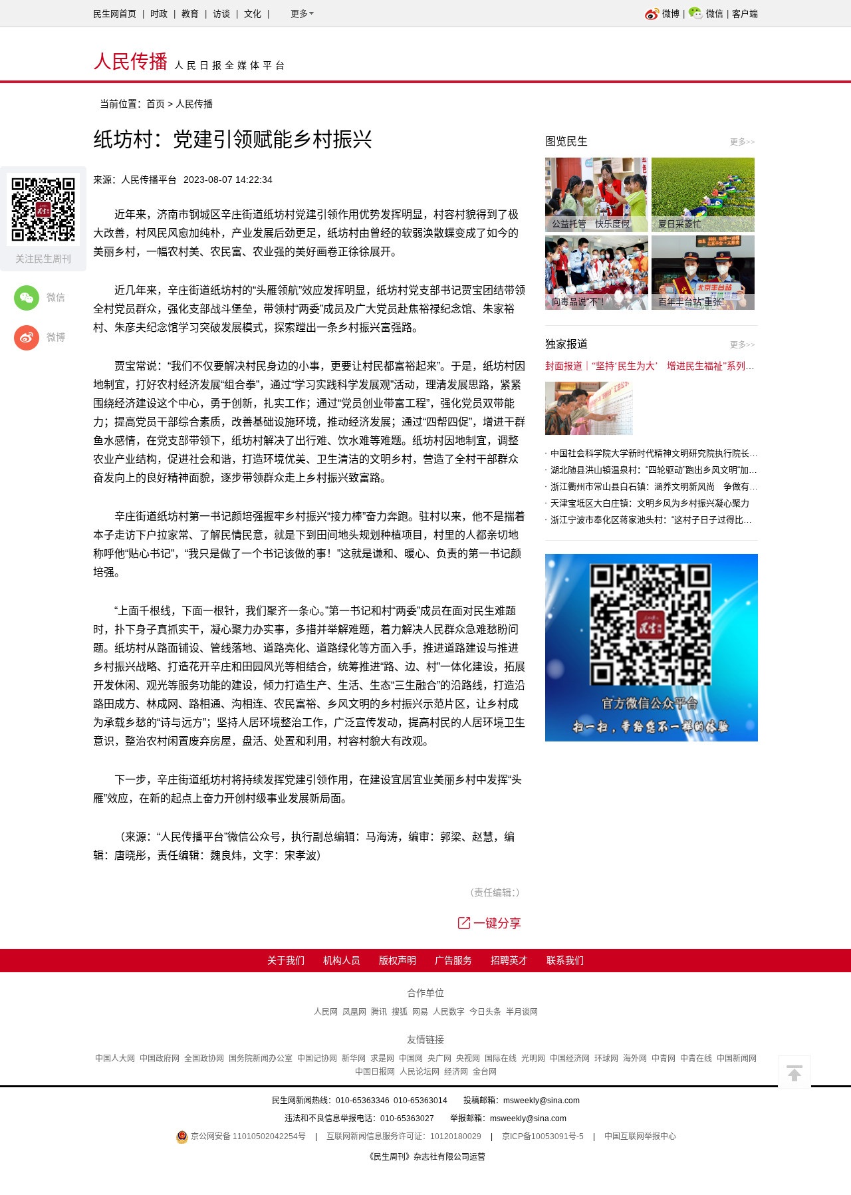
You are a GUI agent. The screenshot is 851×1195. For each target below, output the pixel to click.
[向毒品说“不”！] (596, 272)
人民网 (326, 1012)
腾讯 (379, 1012)
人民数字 (449, 1012)
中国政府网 (160, 1058)
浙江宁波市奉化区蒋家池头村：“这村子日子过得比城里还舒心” (669, 520)
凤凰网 (354, 1012)
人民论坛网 (419, 1072)
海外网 (635, 1058)
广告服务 (453, 960)
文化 (252, 14)
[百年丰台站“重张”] (703, 272)
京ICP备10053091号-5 (543, 1136)
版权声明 (397, 960)
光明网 (533, 1058)
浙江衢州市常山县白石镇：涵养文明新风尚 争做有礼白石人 (667, 486)
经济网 (456, 1072)
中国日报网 (375, 1072)
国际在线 (501, 1058)
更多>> (742, 142)
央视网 (468, 1058)
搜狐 (400, 1012)
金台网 (485, 1072)
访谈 (221, 14)
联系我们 (565, 960)
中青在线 (696, 1058)
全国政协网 (204, 1058)
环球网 (606, 1058)
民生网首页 (114, 14)
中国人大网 (115, 1058)
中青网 (663, 1058)
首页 (155, 103)
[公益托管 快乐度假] (596, 194)
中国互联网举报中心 (640, 1136)
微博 (670, 14)
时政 (159, 14)
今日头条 (485, 1012)
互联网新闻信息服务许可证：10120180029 (403, 1136)
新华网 (354, 1058)
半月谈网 (522, 1012)
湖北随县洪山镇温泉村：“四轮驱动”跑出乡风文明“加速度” (659, 470)
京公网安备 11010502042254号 (247, 1136)
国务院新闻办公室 (261, 1058)
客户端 (745, 14)
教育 (190, 14)
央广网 (439, 1058)
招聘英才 (509, 960)
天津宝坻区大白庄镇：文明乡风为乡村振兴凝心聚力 (649, 503)
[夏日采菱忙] (703, 194)
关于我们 (285, 960)
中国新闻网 (737, 1058)
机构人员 (341, 960)
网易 (420, 1012)
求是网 (382, 1058)
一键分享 (497, 923)
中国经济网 (570, 1058)
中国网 (411, 1058)
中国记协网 (317, 1058)
